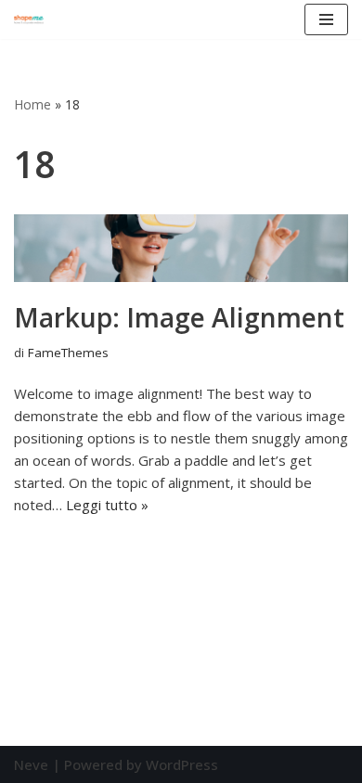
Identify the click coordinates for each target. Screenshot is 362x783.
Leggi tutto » (107, 504)
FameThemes (68, 352)
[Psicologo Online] (29, 19)
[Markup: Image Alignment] (181, 248)
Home (32, 104)
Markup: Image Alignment (179, 317)
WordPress (182, 764)
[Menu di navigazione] (326, 19)
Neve (31, 764)
